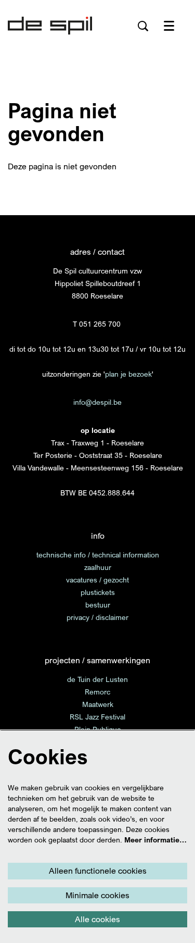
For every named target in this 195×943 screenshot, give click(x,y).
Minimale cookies (97, 895)
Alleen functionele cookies (98, 870)
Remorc (97, 691)
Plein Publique (97, 729)
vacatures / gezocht (97, 579)
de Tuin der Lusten (97, 679)
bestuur (97, 604)
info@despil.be (97, 402)
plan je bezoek (128, 373)
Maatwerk (97, 704)
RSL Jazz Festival (97, 716)
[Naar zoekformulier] (143, 26)
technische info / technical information (97, 554)
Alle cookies (97, 919)
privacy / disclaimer (97, 617)
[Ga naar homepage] (50, 26)
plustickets (98, 592)
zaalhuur (97, 567)
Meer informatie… (155, 839)
